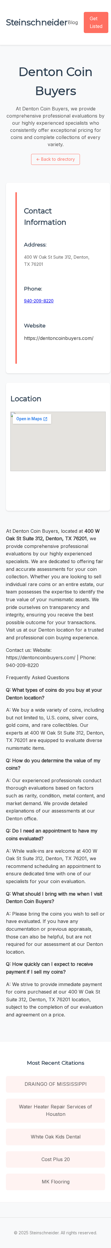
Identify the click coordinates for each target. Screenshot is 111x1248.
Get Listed (96, 22)
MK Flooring (56, 1182)
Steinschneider (37, 22)
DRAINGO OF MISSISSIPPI (56, 1084)
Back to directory (55, 159)
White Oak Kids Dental (56, 1137)
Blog (73, 22)
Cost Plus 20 (55, 1159)
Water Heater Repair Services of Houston (55, 1110)
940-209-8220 (39, 301)
